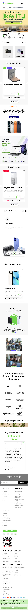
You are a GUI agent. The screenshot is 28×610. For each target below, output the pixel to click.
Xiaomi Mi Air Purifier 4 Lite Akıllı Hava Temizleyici (13, 188)
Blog (3, 499)
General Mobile (6, 589)
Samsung (16, 555)
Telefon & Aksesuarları (19, 567)
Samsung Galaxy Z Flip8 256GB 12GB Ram (13, 85)
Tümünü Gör (14, 101)
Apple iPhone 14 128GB (7, 567)
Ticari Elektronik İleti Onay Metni (19, 497)
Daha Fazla (5, 561)
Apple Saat (5, 555)
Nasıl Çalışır (5, 496)
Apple (16, 553)
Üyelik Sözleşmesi (18, 491)
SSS (3, 498)
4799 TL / (10, 97)
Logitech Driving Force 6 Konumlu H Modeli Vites (8, 572)
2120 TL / (8, 299)
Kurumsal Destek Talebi (7, 520)
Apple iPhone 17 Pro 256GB (7, 575)
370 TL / (10, 200)
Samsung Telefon (6, 556)
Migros (4, 591)
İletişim (4, 527)
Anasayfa (5, 491)
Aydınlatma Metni (18, 493)
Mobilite (16, 572)
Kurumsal (5, 513)
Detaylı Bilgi (14, 117)
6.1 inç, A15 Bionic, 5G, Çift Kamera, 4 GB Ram (14, 292)
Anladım (14, 607)
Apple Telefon (5, 553)
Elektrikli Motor (18, 570)
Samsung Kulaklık (6, 558)
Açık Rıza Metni (18, 494)
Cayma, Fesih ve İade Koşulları (19, 500)
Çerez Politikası (5, 605)
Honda (16, 558)
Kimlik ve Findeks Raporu (20, 503)
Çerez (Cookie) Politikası (20, 502)
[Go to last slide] (23, 42)
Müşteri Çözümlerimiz (7, 517)
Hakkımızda (5, 493)
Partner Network (6, 522)
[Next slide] (26, 42)
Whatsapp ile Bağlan (9, 530)
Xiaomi (16, 556)
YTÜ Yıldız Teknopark (7, 587)
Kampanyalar (5, 494)
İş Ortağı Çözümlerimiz (7, 518)
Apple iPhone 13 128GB (10, 288)
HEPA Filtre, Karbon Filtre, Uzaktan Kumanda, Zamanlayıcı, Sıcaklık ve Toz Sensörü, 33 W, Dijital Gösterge (13, 191)
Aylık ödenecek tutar (17, 97)
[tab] (12, 332)
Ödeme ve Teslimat (19, 505)
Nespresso (5, 586)
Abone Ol (22, 482)
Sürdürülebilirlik (18, 507)
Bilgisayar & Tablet (19, 569)
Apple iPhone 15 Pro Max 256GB (8, 570)
